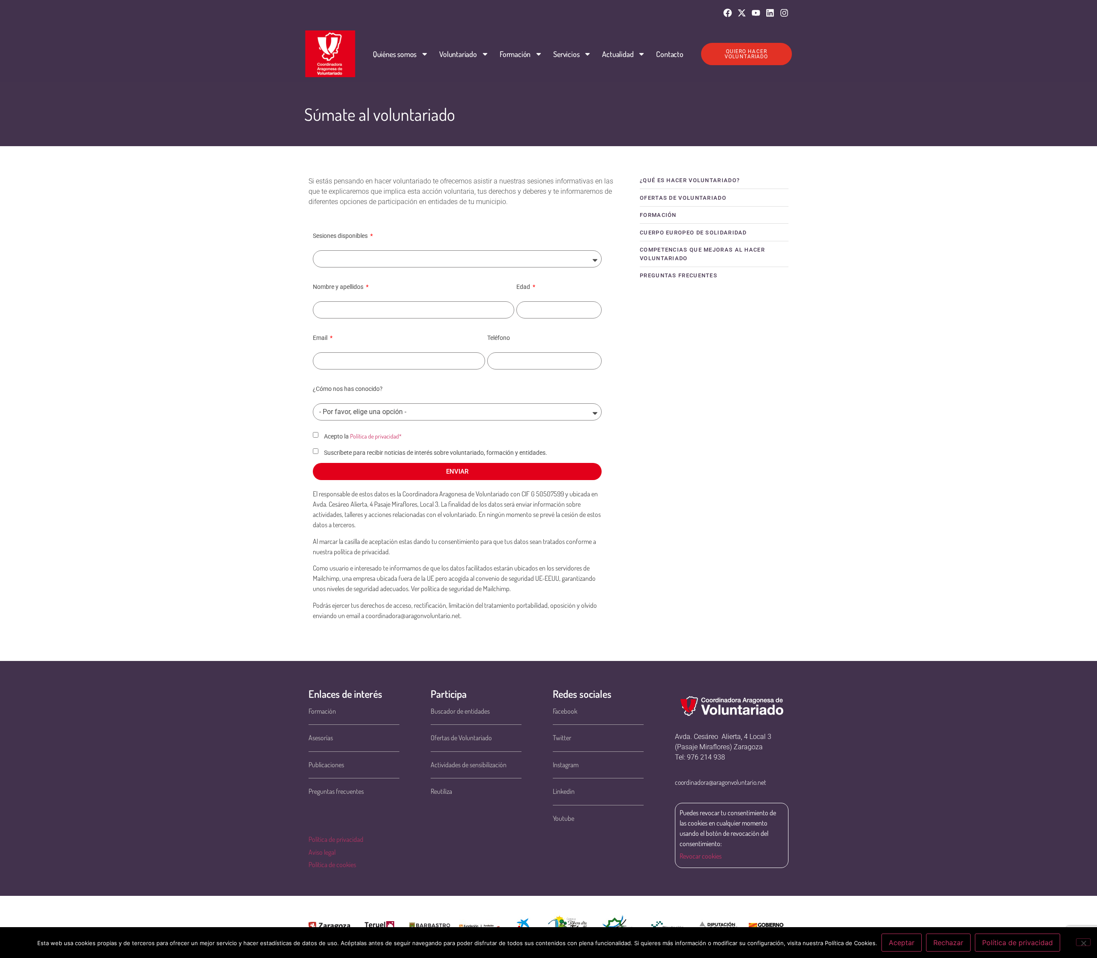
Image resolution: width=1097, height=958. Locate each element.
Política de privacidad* (376, 436)
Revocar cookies (701, 856)
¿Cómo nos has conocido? (348, 388)
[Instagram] (784, 13)
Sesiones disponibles (341, 235)
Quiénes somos (395, 54)
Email (321, 337)
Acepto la (363, 436)
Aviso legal (322, 852)
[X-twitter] (741, 13)
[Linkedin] (770, 13)
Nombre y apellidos (339, 286)
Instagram (565, 764)
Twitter (562, 737)
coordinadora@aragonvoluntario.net (720, 782)
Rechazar (948, 942)
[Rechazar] (1083, 942)
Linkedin (564, 791)
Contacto (669, 54)
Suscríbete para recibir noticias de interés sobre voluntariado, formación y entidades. (435, 452)
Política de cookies (332, 864)
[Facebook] (727, 13)
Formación (515, 54)
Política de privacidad (336, 839)
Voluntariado (458, 54)
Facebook (565, 711)
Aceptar (901, 942)
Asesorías (321, 737)
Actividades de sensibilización (469, 764)
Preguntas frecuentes (336, 791)
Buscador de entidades (460, 711)
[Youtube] (756, 13)
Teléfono (498, 337)
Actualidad (617, 54)
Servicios (566, 54)
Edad (523, 286)
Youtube (563, 818)
